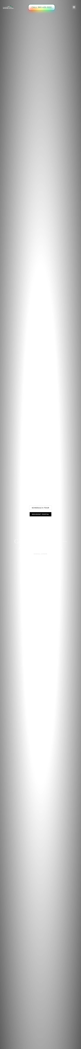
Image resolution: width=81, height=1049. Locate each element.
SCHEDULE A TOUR (40, 508)
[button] (74, 7)
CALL (42, 7)
